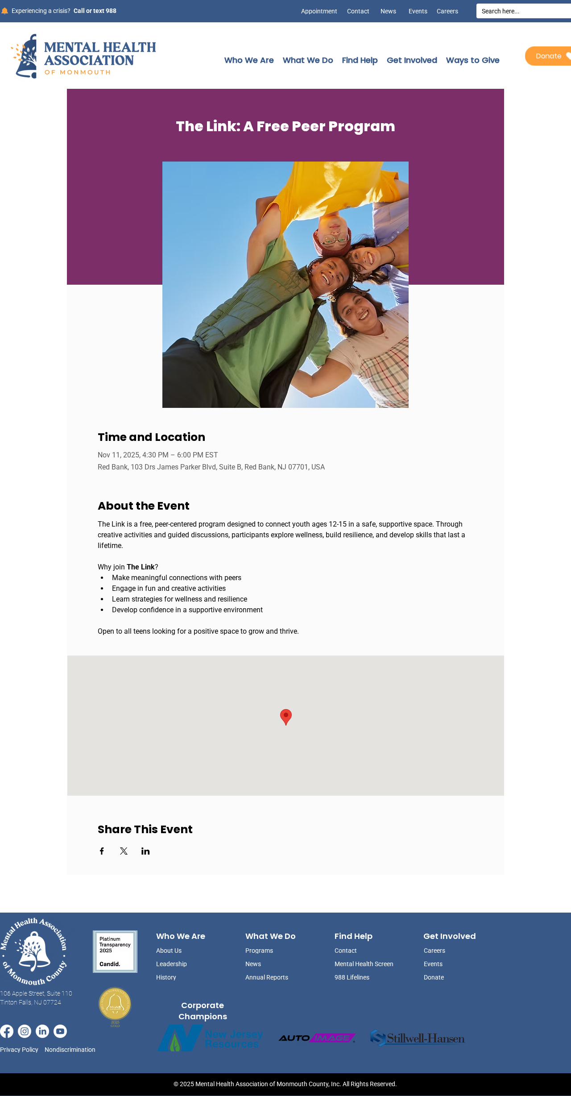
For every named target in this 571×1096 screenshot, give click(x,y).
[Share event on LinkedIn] (145, 851)
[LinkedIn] (42, 1031)
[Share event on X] (124, 851)
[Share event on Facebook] (102, 851)
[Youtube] (60, 1031)
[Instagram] (24, 1031)
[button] (249, 60)
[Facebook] (6, 1031)
